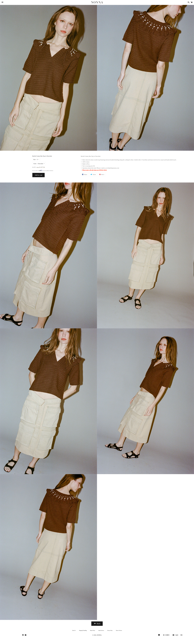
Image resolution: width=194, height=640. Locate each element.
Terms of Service (119, 630)
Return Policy (92, 630)
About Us (74, 630)
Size (34, 159)
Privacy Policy (110, 630)
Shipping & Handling (83, 630)
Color (34, 163)
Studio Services (101, 630)
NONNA (99, 635)
